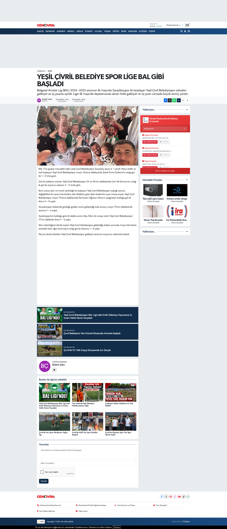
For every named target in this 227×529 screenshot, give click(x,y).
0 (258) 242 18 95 (151, 142)
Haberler (41, 71)
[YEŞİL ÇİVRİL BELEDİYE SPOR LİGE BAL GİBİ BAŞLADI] (87, 136)
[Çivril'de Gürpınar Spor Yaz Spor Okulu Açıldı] (120, 421)
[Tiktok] (184, 497)
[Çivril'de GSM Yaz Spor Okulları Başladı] (87, 421)
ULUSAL (98, 31)
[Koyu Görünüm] (185, 31)
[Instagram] (175, 497)
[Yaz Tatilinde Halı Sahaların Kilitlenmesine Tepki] (87, 392)
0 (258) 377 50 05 (151, 155)
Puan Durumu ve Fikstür (126, 505)
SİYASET (89, 31)
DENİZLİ (70, 31)
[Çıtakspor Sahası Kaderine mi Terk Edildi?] (120, 392)
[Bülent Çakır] (44, 366)
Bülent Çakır (58, 364)
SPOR (123, 31)
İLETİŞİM (143, 31)
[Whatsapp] (188, 497)
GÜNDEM (61, 31)
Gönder (44, 481)
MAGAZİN (132, 31)
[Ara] (181, 31)
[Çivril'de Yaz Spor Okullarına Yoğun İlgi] (54, 421)
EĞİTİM (116, 31)
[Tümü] (187, 109)
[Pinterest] (170, 497)
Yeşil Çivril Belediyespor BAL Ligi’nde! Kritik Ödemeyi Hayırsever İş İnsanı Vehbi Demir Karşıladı (54, 405)
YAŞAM (107, 31)
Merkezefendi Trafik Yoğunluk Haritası (92, 505)
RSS (42, 521)
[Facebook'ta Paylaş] (165, 100)
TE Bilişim (186, 521)
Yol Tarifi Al (165, 142)
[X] (166, 497)
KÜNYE (152, 31)
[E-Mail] (54, 370)
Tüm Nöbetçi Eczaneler (166, 171)
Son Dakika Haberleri (47, 511)
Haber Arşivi (83, 511)
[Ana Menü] (188, 31)
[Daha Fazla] (179, 100)
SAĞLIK (79, 31)
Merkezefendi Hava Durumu (50, 505)
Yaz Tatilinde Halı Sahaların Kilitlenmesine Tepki (83, 404)
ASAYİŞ (40, 31)
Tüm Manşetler (161, 505)
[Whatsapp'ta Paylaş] (174, 100)
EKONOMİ (50, 31)
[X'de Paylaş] (170, 100)
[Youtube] (179, 497)
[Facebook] (162, 497)
